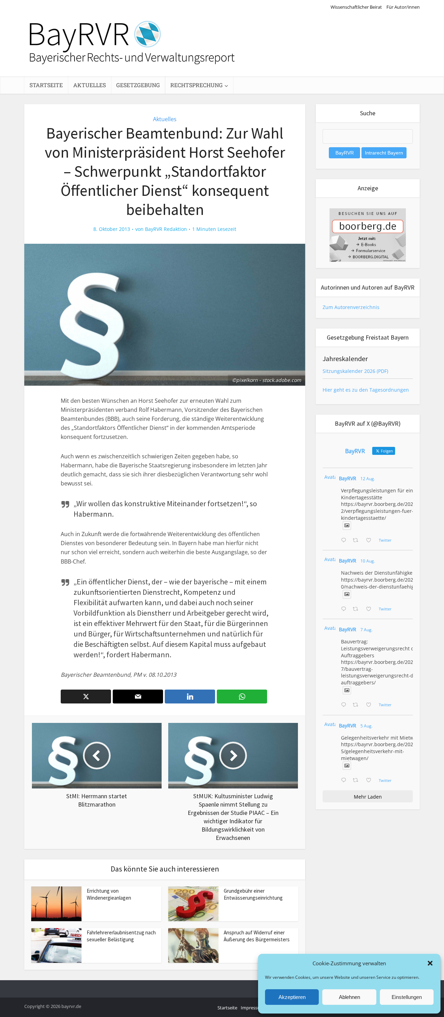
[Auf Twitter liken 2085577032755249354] (370, 705)
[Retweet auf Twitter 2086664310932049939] (357, 609)
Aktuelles (89, 85)
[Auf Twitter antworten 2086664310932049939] (345, 609)
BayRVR (347, 478)
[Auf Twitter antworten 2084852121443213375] (345, 780)
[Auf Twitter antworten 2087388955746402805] (345, 540)
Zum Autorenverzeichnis (351, 307)
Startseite (46, 85)
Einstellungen (407, 997)
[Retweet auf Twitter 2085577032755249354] (357, 705)
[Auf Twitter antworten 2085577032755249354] (345, 705)
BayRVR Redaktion (166, 229)
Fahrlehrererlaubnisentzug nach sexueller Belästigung (121, 936)
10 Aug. (367, 561)
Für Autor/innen (403, 7)
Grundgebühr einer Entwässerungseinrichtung (253, 894)
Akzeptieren (292, 997)
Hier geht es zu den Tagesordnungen (366, 389)
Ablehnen (349, 997)
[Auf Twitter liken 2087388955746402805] (370, 540)
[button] (430, 963)
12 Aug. (367, 479)
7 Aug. (366, 630)
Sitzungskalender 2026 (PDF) (355, 371)
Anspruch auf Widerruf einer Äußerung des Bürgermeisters (257, 936)
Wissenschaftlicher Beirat (356, 7)
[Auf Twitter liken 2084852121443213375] (370, 780)
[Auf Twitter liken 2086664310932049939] (370, 609)
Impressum (252, 1008)
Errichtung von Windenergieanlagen (109, 894)
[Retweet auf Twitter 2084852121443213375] (357, 780)
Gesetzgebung (138, 85)
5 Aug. (366, 726)
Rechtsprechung (196, 85)
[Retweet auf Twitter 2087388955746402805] (357, 540)
